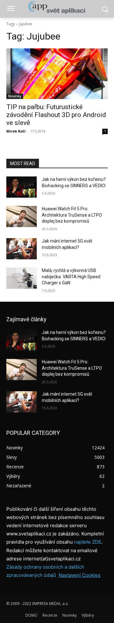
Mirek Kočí (16, 131)
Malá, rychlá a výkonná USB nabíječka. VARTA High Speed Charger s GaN (71, 276)
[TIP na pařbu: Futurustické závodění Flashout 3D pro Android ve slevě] (57, 73)
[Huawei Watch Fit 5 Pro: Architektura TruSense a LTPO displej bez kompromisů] (21, 216)
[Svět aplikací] (57, 7)
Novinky (14, 96)
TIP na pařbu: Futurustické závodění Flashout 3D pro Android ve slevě (56, 114)
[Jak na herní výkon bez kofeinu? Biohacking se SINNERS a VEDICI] (21, 187)
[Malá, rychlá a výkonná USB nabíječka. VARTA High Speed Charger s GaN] (21, 278)
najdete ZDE (87, 542)
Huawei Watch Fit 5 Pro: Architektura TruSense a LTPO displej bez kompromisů (72, 215)
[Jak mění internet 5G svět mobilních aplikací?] (21, 248)
